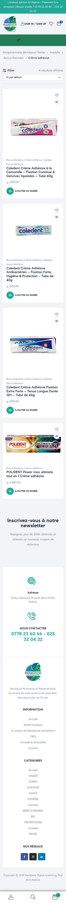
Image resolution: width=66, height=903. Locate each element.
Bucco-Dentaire (14, 160)
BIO (33, 816)
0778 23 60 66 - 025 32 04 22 (33, 636)
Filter (11, 70)
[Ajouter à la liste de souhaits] (57, 95)
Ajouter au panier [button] (26, 191)
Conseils (33, 828)
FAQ (33, 736)
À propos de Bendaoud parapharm (33, 730)
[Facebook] (24, 856)
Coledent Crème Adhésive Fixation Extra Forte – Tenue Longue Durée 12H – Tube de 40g (32, 391)
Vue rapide (57, 102)
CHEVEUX (33, 787)
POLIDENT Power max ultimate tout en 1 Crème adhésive (29, 474)
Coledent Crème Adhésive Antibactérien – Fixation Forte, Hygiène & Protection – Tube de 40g (30, 274)
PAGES (33, 834)
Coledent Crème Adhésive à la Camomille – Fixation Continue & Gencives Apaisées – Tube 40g (30, 172)
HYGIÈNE (32, 799)
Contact (33, 748)
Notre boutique (33, 724)
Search (33, 897)
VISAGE (33, 776)
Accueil (33, 719)
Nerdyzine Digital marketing (40, 875)
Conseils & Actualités (33, 742)
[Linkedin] (41, 856)
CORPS (33, 781)
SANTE (33, 793)
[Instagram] (33, 856)
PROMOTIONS (33, 822)
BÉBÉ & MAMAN (33, 810)
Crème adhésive (33, 160)
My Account (11, 897)
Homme (33, 805)
